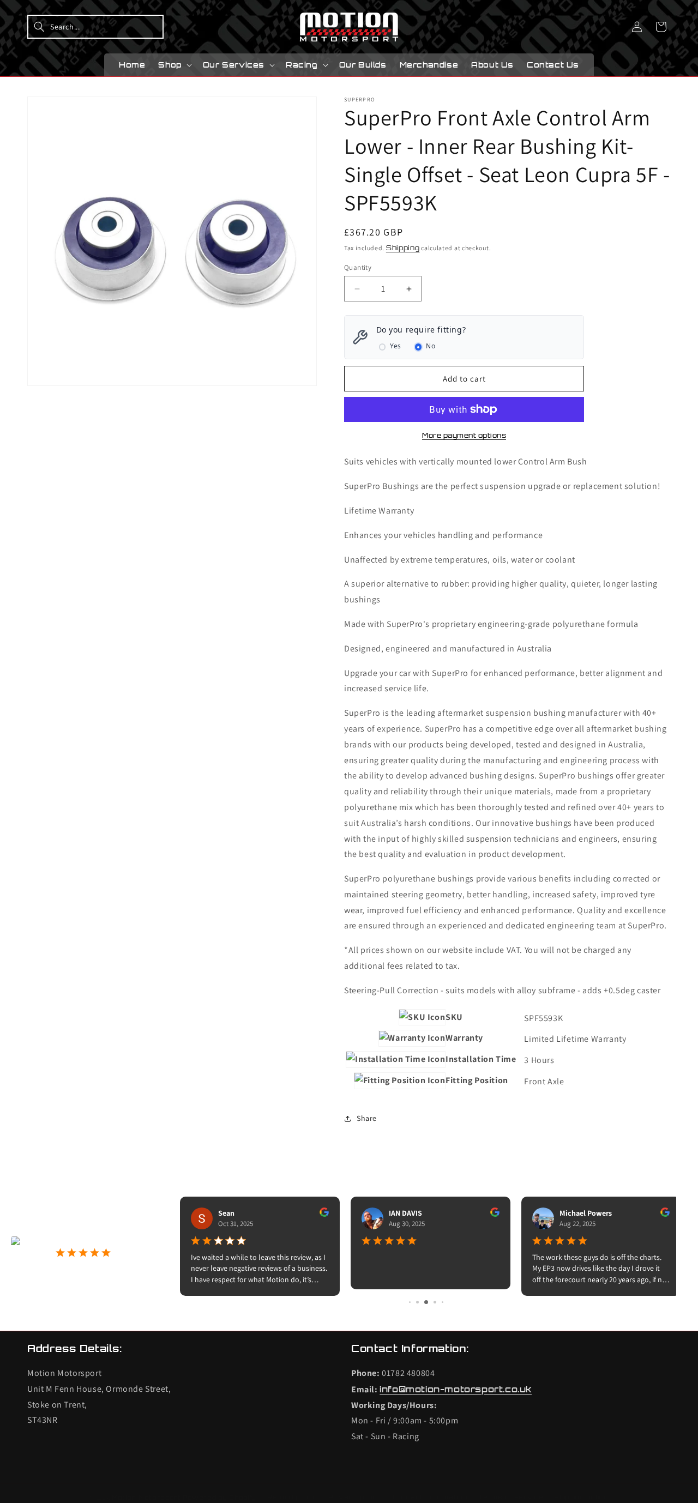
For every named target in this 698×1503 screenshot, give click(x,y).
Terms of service (510, 1497)
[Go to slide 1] (410, 1302)
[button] (95, 27)
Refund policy (292, 1497)
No (430, 346)
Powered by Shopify (220, 1497)
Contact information (430, 1497)
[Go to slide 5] (442, 1302)
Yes (395, 346)
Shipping (403, 248)
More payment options (464, 435)
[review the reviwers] (319, 1214)
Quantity (357, 267)
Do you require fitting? (421, 329)
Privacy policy (355, 1497)
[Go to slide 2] (417, 1302)
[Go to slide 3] (426, 1302)
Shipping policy (581, 1497)
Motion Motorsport (146, 1497)
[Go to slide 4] (435, 1302)
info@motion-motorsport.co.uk (456, 1389)
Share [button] (367, 1118)
